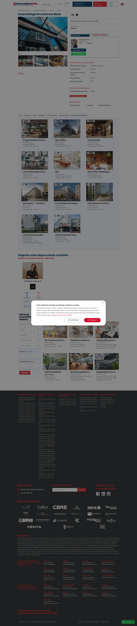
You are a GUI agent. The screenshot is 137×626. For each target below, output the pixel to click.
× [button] (102, 302)
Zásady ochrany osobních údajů (62, 315)
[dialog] (68, 313)
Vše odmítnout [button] (73, 320)
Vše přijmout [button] (92, 320)
